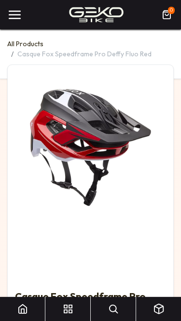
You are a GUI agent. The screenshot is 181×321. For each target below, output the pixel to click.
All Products (25, 43)
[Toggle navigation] (14, 15)
